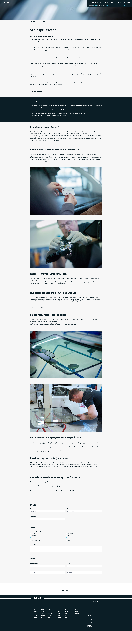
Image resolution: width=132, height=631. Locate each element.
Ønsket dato (33, 516)
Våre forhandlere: (37, 604)
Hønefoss (42, 611)
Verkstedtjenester (78, 613)
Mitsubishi (66, 611)
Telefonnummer (34, 563)
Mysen (49, 609)
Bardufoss (36, 611)
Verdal (49, 620)
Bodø (35, 613)
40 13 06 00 (92, 615)
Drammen (35, 615)
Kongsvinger (43, 615)
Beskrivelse (33, 544)
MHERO (66, 607)
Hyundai (59, 617)
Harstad (32, 21)
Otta (48, 611)
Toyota (66, 617)
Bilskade (112, 2)
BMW (59, 609)
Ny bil (101, 2)
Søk (124, 5)
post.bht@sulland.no (93, 616)
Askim (35, 609)
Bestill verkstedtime (93, 2)
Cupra (59, 611)
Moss (49, 607)
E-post (68, 563)
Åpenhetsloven (89, 619)
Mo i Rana (42, 620)
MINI (65, 609)
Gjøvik (35, 620)
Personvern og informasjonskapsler (92, 622)
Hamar (42, 607)
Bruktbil (106, 2)
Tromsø (49, 617)
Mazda (59, 622)
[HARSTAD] (5, 2)
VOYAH (66, 620)
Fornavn (32, 570)
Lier (41, 617)
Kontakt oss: (89, 604)
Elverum (35, 617)
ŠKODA (66, 613)
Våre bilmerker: (61, 604)
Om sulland (126, 2)
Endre (107, 5)
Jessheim (42, 613)
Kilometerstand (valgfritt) (73, 508)
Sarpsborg (50, 613)
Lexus (59, 620)
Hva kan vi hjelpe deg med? (37, 531)
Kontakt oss (118, 2)
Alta (34, 607)
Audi (59, 607)
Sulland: (76, 604)
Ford (59, 615)
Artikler (76, 615)
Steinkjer (49, 615)
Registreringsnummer (36, 508)
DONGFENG (37, 21)
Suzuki (66, 615)
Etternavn (69, 570)
